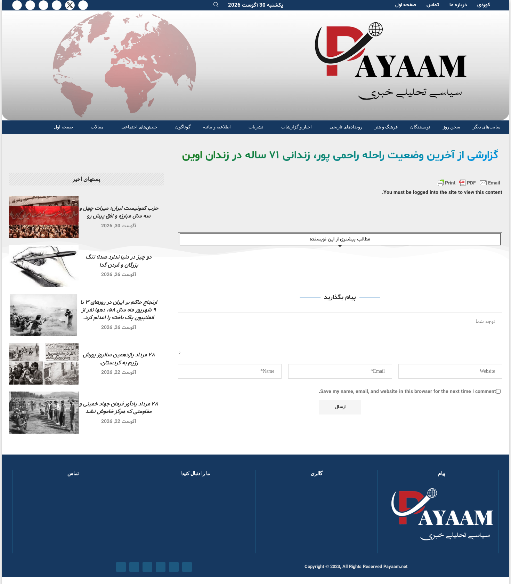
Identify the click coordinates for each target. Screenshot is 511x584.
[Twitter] (70, 5)
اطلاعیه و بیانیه (217, 127)
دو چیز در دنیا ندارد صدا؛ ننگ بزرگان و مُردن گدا (119, 261)
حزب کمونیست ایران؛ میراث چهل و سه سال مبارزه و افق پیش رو (118, 212)
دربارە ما (458, 5)
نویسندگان (420, 127)
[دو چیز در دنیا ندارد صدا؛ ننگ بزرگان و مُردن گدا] (44, 266)
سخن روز (451, 127)
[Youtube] (43, 5)
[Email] (30, 5)
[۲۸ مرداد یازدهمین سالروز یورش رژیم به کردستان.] (44, 364)
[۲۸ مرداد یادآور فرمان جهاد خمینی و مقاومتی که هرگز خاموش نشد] (44, 413)
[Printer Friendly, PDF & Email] (468, 182)
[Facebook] (83, 5)
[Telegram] (17, 5)
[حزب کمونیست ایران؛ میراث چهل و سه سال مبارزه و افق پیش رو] (44, 217)
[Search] (215, 5)
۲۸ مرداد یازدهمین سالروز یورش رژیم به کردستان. (119, 358)
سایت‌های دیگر (487, 127)
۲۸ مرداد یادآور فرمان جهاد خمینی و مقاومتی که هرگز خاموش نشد (118, 408)
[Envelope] (121, 567)
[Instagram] (57, 5)
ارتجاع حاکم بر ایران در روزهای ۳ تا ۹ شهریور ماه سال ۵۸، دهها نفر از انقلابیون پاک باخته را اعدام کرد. (118, 310)
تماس (433, 5)
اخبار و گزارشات (296, 127)
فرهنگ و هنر (386, 127)
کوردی (483, 5)
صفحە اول (405, 5)
